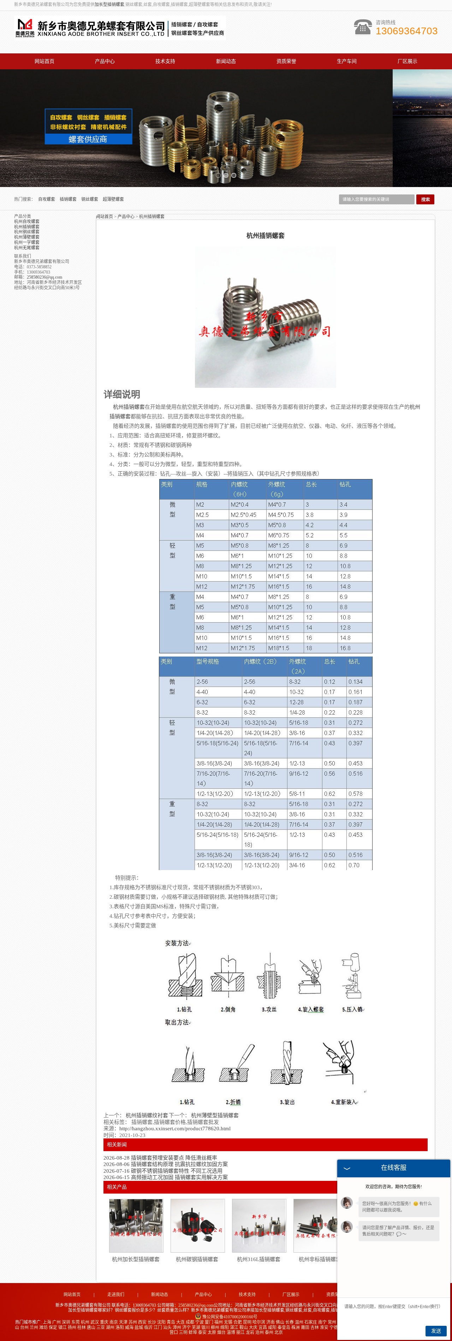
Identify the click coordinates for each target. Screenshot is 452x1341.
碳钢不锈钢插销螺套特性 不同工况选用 (162, 1171)
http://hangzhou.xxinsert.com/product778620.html (175, 1128)
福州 (218, 1322)
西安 (142, 1322)
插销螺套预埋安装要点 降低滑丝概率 (160, 1158)
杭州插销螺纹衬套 (147, 1115)
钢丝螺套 (90, 199)
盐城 (139, 1327)
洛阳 (119, 1327)
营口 (174, 1332)
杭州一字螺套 (27, 242)
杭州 (85, 1322)
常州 (332, 1322)
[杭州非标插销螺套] (320, 1225)
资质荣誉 (286, 61)
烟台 (221, 1332)
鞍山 (243, 1327)
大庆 (253, 1327)
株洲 (295, 1327)
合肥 (237, 1322)
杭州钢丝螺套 (27, 231)
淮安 (324, 1327)
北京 (278, 1332)
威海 (129, 1327)
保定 (53, 1327)
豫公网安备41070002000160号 (229, 1316)
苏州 (133, 1322)
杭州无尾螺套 (27, 247)
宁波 (199, 1322)
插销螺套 (69, 199)
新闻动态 (226, 61)
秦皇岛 (284, 1327)
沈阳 (161, 1322)
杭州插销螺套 (27, 227)
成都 (190, 1322)
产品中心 (105, 61)
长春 (289, 1322)
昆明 (247, 1322)
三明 (183, 1332)
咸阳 (272, 1327)
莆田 (305, 1327)
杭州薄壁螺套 (27, 237)
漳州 (177, 1327)
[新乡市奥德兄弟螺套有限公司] (120, 36)
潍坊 (43, 1327)
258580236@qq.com (44, 277)
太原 (212, 1332)
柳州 (215, 1327)
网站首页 (44, 61)
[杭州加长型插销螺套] (135, 1225)
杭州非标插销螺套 (320, 1259)
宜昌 (262, 1327)
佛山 (280, 1322)
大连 (180, 1322)
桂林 (81, 1327)
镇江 (62, 1327)
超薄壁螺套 (113, 199)
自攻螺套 (47, 199)
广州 (56, 1322)
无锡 (228, 1322)
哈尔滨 (258, 1322)
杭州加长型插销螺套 (136, 1259)
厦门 (209, 1322)
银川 (205, 1327)
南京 (113, 1322)
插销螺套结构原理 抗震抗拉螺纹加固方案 (165, 1164)
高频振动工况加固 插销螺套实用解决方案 (165, 1177)
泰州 (269, 1332)
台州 (24, 1327)
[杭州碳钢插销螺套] (197, 1225)
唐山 (91, 1327)
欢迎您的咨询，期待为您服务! (393, 1186)
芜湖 (196, 1327)
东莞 (75, 1322)
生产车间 (347, 61)
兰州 (34, 1327)
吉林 (314, 1327)
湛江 (234, 1327)
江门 (158, 1327)
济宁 (186, 1327)
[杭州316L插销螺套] (258, 1225)
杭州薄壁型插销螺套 (214, 1115)
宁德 (333, 1327)
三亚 (100, 1327)
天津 (123, 1322)
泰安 (202, 1332)
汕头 (167, 1327)
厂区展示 (407, 61)
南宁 (322, 1322)
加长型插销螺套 (109, 4)
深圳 (66, 1322)
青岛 (171, 1322)
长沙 (152, 1322)
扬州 (72, 1327)
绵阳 (224, 1327)
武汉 (94, 1322)
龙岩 (250, 1332)
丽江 (240, 1332)
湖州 (110, 1327)
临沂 (148, 1327)
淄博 (231, 1332)
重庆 (104, 1322)
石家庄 (310, 1322)
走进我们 (115, 1294)
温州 (299, 1322)
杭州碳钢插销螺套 (197, 1259)
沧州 (259, 1332)
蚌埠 (193, 1332)
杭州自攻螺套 (27, 221)
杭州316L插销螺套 (258, 1259)
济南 (270, 1322)
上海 (47, 1322)
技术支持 (165, 61)
